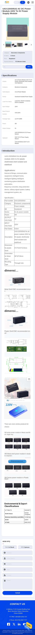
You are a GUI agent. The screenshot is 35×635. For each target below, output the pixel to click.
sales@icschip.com (18, 616)
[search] (22, 2)
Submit (17, 593)
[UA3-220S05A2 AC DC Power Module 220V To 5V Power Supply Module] (17, 29)
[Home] (7, 2)
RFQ (29, 66)
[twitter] (14, 624)
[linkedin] (19, 624)
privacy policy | (7, 630)
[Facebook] (8, 624)
